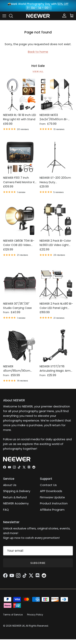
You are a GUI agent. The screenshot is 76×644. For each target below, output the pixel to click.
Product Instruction (54, 503)
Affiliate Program (52, 510)
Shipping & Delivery (16, 491)
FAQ (6, 510)
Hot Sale (38, 66)
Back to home (38, 52)
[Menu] (4, 16)
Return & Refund (15, 497)
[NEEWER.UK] (38, 16)
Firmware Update (52, 497)
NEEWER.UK (18, 625)
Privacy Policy (35, 614)
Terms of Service (13, 614)
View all (38, 71)
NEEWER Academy (16, 503)
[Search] (13, 16)
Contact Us (48, 485)
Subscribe (38, 563)
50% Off (62, 4)
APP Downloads (51, 491)
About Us (9, 485)
